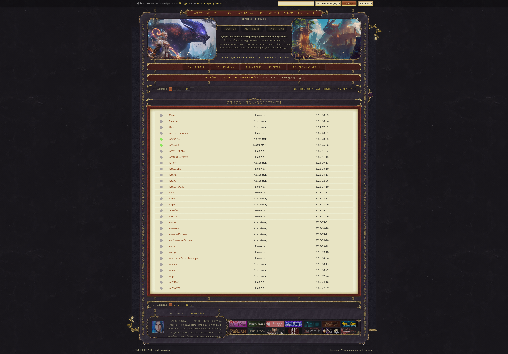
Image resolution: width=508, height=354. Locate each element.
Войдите (184, 3)
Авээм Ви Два (177, 150)
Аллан (172, 222)
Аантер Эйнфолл (178, 132)
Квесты (283, 57)
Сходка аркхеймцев (306, 66)
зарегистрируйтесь (209, 3)
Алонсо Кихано (178, 234)
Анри (172, 276)
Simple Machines (162, 350)
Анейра (173, 264)
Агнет (172, 162)
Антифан (174, 281)
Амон (172, 246)
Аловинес (174, 228)
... (183, 88)
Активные (247, 18)
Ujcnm (172, 127)
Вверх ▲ (368, 349)
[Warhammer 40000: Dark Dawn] (275, 331)
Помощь (334, 349)
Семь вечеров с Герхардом (263, 66)
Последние (260, 18)
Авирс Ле (174, 138)
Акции (250, 57)
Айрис (172, 204)
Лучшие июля (225, 66)
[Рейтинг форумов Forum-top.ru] (256, 324)
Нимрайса (198, 313)
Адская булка (176, 186)
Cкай (172, 115)
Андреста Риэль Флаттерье (184, 258)
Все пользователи (306, 88)
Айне (172, 198)
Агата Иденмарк (178, 156)
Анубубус (174, 287)
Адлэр (172, 180)
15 (187, 88)
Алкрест (174, 216)
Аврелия (174, 144)
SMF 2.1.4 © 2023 (143, 350)
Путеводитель (230, 57)
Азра (171, 192)
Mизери (173, 121)
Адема (172, 174)
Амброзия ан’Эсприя (180, 240)
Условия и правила (351, 349)
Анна (172, 270)
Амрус (172, 252)
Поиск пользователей (339, 88)
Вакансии (266, 57)
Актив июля (196, 66)
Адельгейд (175, 168)
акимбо (173, 210)
